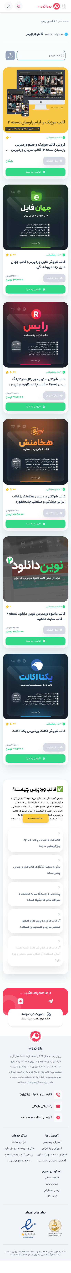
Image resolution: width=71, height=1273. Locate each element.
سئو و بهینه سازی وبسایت (19, 1148)
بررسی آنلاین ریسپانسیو (19, 1154)
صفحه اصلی (63, 21)
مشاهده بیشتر (35, 818)
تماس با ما (52, 1184)
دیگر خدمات (19, 1135)
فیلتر (10, 57)
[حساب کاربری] (8, 6)
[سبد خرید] (18, 6)
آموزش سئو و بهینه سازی (52, 1154)
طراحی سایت (19, 1142)
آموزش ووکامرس (52, 1148)
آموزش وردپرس (52, 1142)
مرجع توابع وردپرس (19, 1161)
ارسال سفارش (52, 1190)
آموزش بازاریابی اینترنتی (52, 1161)
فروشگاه (52, 1196)
